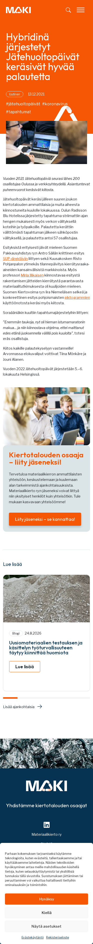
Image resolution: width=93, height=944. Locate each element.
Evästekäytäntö (33, 937)
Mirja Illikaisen (32, 275)
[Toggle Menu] (81, 9)
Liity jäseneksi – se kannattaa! (45, 519)
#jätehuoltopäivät (23, 104)
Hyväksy (46, 899)
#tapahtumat (18, 112)
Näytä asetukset (46, 926)
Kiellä (47, 913)
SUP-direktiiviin (15, 258)
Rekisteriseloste (57, 937)
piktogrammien (77, 297)
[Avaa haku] (68, 10)
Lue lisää (24, 666)
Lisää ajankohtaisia (18, 707)
